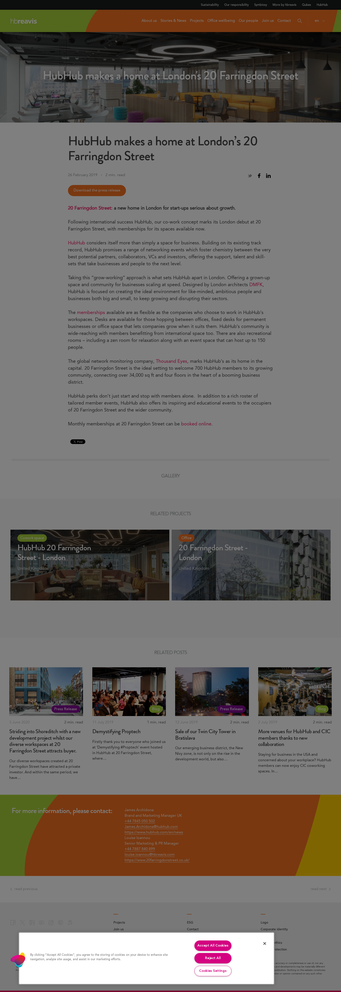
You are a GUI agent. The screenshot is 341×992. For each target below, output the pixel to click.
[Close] (265, 943)
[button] (17, 960)
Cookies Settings (213, 971)
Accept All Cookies (212, 945)
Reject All (213, 958)
